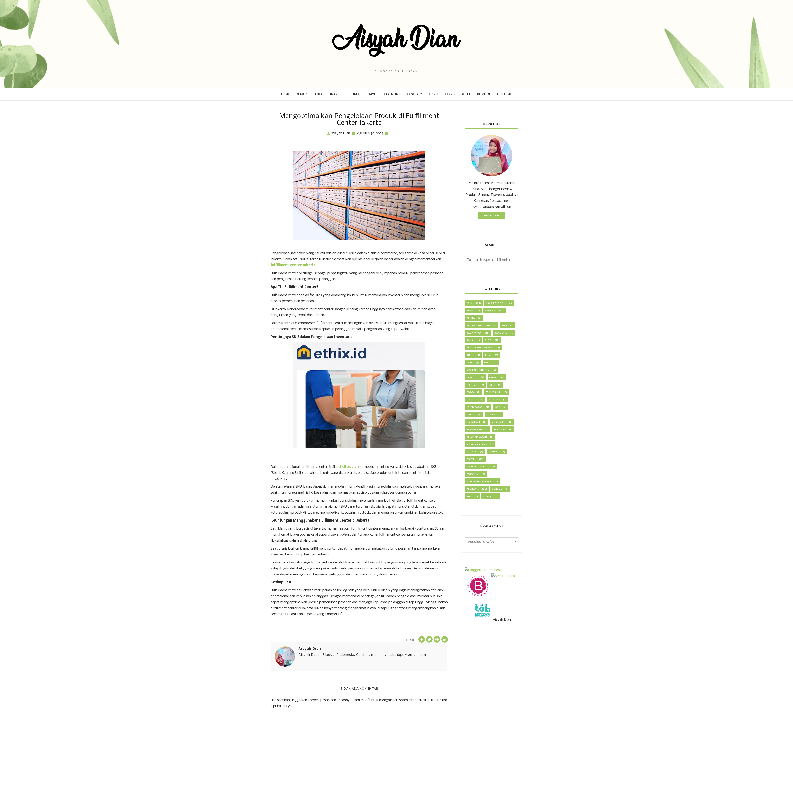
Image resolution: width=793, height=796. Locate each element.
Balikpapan (474, 332)
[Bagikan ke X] (429, 639)
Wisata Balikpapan (479, 481)
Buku (470, 355)
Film (492, 384)
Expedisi (472, 377)
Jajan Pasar (475, 407)
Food (470, 392)
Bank (470, 340)
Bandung (501, 332)
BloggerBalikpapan (480, 347)
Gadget (472, 399)
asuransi (473, 488)
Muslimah (473, 422)
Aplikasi (490, 310)
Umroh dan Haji (477, 466)
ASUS (470, 303)
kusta (487, 496)
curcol (497, 488)
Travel (471, 459)
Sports (472, 451)
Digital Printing (478, 370)
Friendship (493, 392)
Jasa (497, 407)
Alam (470, 310)
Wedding (472, 474)
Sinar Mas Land (477, 444)
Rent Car (500, 429)
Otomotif (498, 422)
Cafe (470, 362)
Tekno (492, 451)
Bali (504, 325)
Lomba (490, 414)
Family (493, 377)
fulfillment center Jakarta (293, 265)
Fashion (472, 384)
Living (471, 414)
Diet (487, 362)
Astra (471, 318)
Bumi (488, 355)
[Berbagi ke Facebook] (421, 639)
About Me (491, 215)
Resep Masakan (477, 436)
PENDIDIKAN (474, 429)
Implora (494, 399)
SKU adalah (349, 467)
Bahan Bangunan (478, 325)
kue (469, 496)
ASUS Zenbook (495, 303)
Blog (488, 340)
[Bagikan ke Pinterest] (437, 639)
